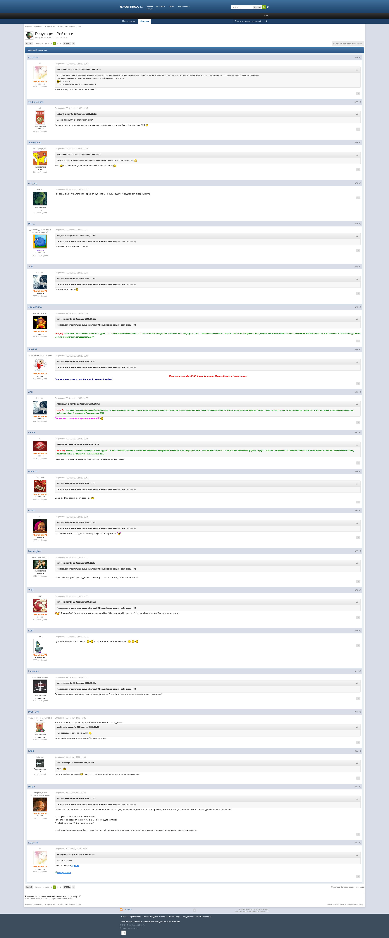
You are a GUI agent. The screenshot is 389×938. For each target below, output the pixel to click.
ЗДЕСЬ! (75, 865)
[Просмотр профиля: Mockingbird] (40, 564)
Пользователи (128, 21)
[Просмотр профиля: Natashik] (40, 73)
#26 (356, 267)
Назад (29, 43)
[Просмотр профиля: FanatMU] (40, 486)
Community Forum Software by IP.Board (254, 909)
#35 (356, 631)
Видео (171, 6)
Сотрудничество (188, 917)
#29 (356, 392)
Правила (330, 904)
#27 (356, 307)
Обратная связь (135, 917)
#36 (356, 671)
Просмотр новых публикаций (248, 21)
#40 (356, 843)
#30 (356, 432)
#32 (356, 511)
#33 (356, 551)
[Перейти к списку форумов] (131, 6)
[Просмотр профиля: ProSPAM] (40, 727)
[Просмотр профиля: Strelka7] (40, 365)
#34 (356, 590)
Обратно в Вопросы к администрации (347, 887)
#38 (356, 751)
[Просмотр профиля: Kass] (40, 763)
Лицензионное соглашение (131, 922)
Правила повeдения (150, 917)
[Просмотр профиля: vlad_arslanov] (40, 117)
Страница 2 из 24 (42, 44)
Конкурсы (150, 9)
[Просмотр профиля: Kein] (40, 646)
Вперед (67, 43)
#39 (356, 787)
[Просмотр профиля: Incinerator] (40, 686)
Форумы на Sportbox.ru (34, 904)
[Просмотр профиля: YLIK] (40, 605)
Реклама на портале (203, 917)
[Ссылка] (63, 872)
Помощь (128, 909)
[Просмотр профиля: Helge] (40, 804)
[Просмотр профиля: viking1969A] (40, 322)
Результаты (160, 6)
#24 (356, 183)
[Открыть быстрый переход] (266, 21)
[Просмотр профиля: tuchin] (40, 446)
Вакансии (176, 922)
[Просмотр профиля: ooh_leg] (40, 198)
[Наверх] (194, 910)
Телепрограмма (183, 6)
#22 (356, 102)
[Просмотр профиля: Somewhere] (40, 158)
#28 (356, 350)
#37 (356, 712)
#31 (356, 472)
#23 (356, 143)
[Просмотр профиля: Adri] (40, 282)
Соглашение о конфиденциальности (349, 904)
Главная (149, 6)
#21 (356, 58)
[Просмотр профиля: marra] (40, 526)
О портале (163, 917)
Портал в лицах (175, 917)
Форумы (144, 21)
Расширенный (268, 7)
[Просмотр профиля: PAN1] (40, 241)
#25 (356, 224)
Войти (266, 16)
